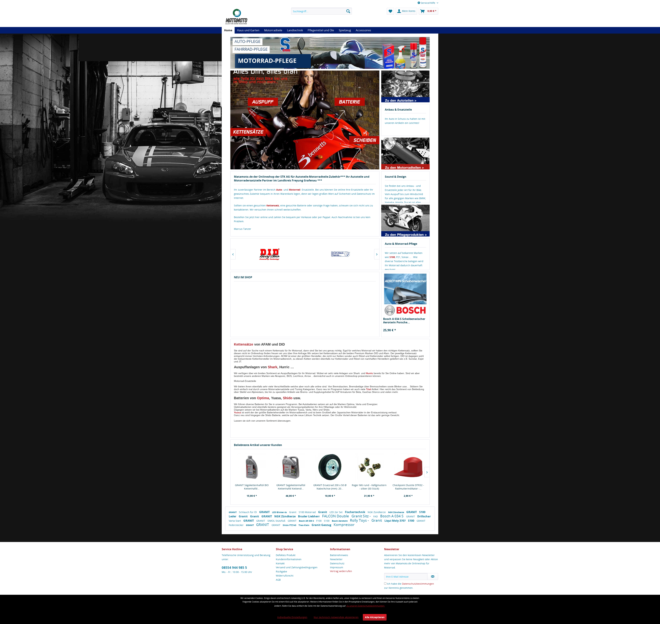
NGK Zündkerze (377, 512)
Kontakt (280, 563)
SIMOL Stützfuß (276, 520)
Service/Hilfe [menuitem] (428, 2)
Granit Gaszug (322, 525)
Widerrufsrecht (284, 575)
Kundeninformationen (288, 559)
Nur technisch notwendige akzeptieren (336, 617)
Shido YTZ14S (290, 525)
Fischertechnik (355, 512)
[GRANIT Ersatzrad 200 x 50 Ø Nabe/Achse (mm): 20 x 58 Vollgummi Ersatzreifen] (330, 467)
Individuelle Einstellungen (292, 617)
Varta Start (235, 520)
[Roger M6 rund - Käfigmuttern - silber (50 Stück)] (369, 467)
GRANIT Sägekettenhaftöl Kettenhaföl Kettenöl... (290, 486)
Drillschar (424, 516)
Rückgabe (281, 571)
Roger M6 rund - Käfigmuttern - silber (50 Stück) (369, 486)
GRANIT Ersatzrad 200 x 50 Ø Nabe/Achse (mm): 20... (329, 486)
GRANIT (233, 512)
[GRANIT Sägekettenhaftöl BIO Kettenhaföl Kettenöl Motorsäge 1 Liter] (252, 467)
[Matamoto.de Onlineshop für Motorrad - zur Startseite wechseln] (236, 16)
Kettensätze (243, 344)
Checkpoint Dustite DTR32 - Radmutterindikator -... (408, 486)
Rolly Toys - (360, 520)
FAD (375, 516)
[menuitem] (321, 11)
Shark (272, 367)
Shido (287, 398)
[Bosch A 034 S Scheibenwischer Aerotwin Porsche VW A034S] (405, 295)
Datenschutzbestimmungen (418, 583)
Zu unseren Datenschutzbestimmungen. (365, 605)
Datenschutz (337, 563)
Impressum (336, 567)
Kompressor (344, 524)
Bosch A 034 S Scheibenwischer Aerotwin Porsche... (404, 320)
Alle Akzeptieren (374, 617)
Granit (293, 512)
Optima (263, 398)
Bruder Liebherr (309, 516)
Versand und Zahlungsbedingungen (296, 567)
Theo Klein (304, 525)
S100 (327, 520)
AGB (278, 579)
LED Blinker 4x (279, 512)
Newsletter (336, 559)
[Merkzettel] (390, 11)
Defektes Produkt (285, 555)
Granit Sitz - (361, 516)
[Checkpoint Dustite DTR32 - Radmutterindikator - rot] (408, 467)
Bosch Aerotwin (340, 520)
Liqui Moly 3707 (395, 521)
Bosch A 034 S (392, 516)
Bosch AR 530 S (307, 520)
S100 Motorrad (307, 512)
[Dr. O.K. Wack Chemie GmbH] (269, 254)
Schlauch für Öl (248, 512)
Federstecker (236, 525)
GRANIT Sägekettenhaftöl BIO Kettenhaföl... (252, 486)
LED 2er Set (336, 512)
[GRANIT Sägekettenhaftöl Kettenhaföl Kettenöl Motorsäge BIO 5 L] (291, 467)
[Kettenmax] (340, 254)
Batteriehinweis (339, 555)
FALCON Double (336, 516)
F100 (319, 520)
